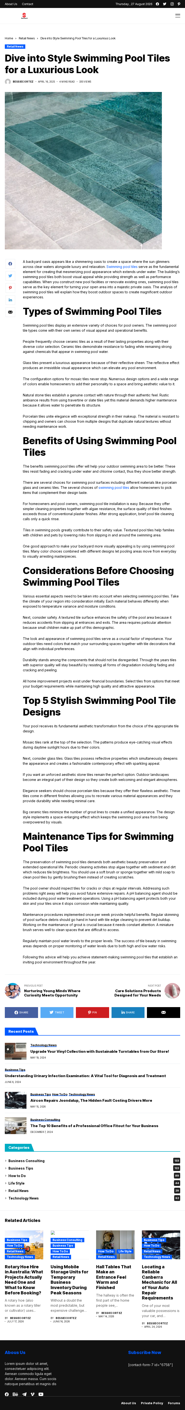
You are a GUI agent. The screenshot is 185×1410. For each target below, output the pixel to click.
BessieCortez (23, 81)
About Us (128, 1403)
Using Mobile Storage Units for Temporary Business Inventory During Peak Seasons (69, 1279)
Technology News (93, 1198)
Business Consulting (93, 1161)
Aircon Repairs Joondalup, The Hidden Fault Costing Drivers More (91, 1100)
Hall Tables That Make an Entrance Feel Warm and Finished (113, 1277)
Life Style (93, 1183)
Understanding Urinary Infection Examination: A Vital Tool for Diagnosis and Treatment (85, 1076)
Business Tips (93, 1168)
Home (9, 38)
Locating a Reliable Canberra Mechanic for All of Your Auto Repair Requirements (159, 1282)
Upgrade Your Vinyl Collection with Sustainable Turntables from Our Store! (99, 1051)
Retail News (27, 38)
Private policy (152, 1403)
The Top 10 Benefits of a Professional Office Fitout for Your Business (94, 1126)
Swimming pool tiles (122, 267)
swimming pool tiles (114, 487)
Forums (174, 1403)
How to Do (93, 1176)
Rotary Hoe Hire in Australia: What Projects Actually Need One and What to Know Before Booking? (24, 1279)
